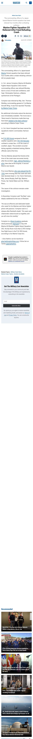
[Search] (26, 2)
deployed (16, 224)
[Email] (21, 36)
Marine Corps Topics (16, 15)
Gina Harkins (8, 40)
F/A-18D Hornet (8, 138)
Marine (3, 73)
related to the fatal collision (17, 121)
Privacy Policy (13, 315)
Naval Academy (16, 221)
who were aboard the (21, 171)
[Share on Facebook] (15, 36)
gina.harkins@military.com (10, 241)
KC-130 (20, 141)
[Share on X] (18, 36)
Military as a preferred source (16, 261)
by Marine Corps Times (9, 108)
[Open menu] (2, 2)
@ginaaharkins (11, 244)
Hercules (26, 141)
